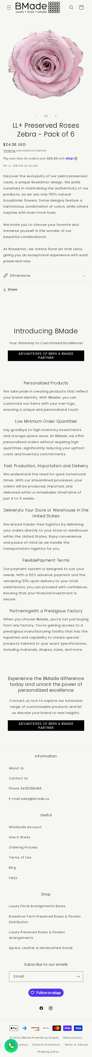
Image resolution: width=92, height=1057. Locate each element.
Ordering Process (23, 847)
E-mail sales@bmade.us (29, 799)
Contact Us (18, 778)
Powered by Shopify (45, 1037)
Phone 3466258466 (25, 788)
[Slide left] (36, 116)
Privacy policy (18, 1044)
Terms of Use (20, 857)
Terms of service (76, 1044)
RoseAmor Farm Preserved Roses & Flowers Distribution (45, 919)
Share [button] (12, 289)
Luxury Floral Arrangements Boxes (37, 906)
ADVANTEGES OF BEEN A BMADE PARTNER (46, 355)
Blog (12, 867)
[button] (9, 7)
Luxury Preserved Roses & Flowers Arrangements (37, 935)
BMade (26, 1037)
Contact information (46, 1044)
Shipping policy (48, 1051)
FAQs (13, 878)
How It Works (19, 837)
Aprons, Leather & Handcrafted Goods (41, 948)
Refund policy (72, 1037)
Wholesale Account (25, 827)
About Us (16, 768)
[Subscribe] (78, 976)
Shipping (9, 150)
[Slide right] (56, 116)
